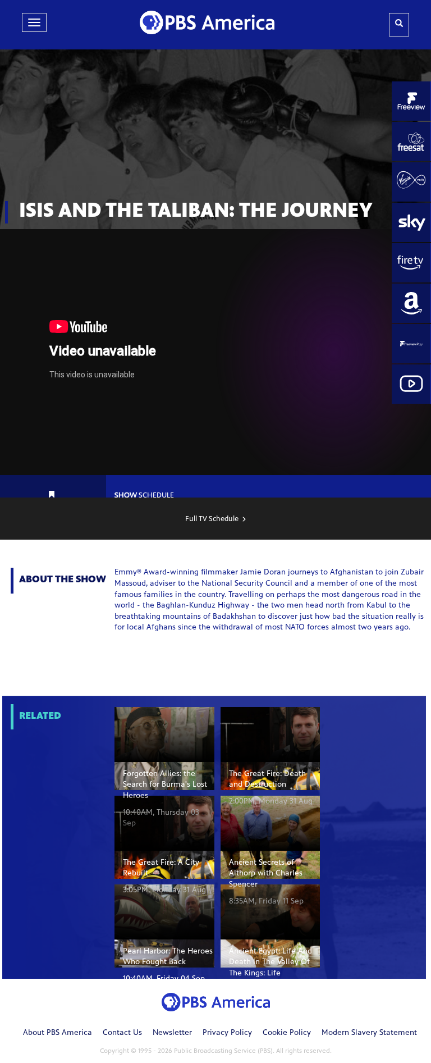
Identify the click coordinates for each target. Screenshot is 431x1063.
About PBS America (57, 1033)
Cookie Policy (287, 1033)
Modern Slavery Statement (369, 1033)
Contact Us (122, 1033)
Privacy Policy (227, 1033)
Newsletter (172, 1033)
